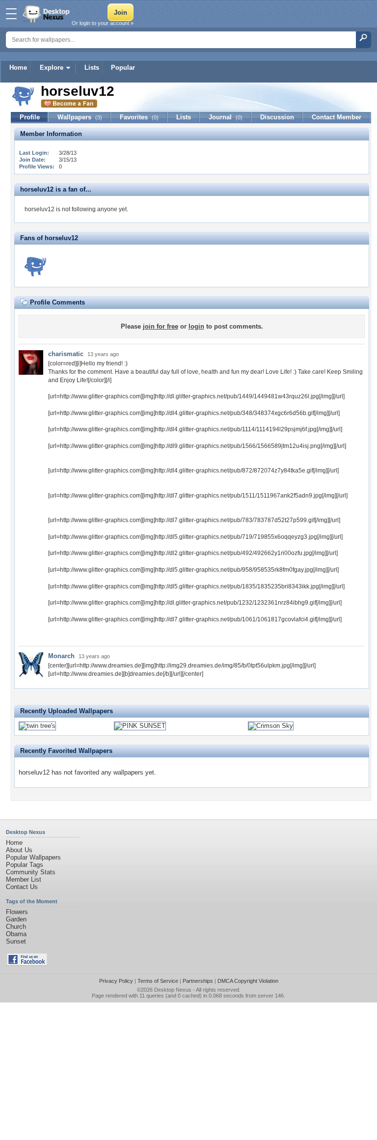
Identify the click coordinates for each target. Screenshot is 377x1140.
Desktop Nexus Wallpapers (47, 14)
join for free (160, 326)
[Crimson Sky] (271, 725)
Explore (51, 67)
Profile (30, 117)
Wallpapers (79, 117)
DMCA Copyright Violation (247, 981)
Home (18, 67)
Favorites (139, 117)
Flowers (17, 912)
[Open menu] (11, 14)
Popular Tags (24, 864)
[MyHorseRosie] (36, 265)
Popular (123, 67)
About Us (19, 850)
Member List (23, 879)
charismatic (65, 354)
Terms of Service (157, 981)
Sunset (16, 941)
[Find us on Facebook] (27, 963)
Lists (91, 67)
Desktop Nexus (172, 990)
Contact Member (336, 117)
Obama (16, 934)
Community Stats (30, 872)
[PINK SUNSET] (140, 725)
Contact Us (22, 886)
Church (16, 926)
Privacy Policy (116, 981)
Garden (16, 919)
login (196, 326)
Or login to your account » (103, 23)
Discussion (277, 117)
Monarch (61, 656)
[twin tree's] (37, 725)
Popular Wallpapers (33, 857)
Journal (225, 117)
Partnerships (198, 981)
